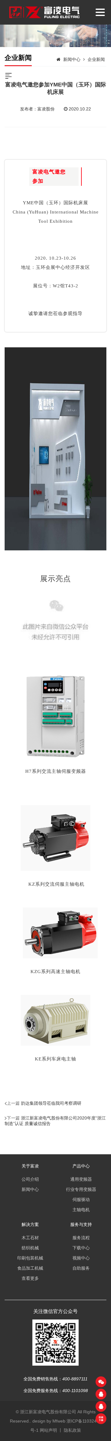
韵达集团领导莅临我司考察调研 (51, 1103)
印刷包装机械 (30, 1257)
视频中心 (81, 1257)
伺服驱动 (81, 1199)
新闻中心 (71, 59)
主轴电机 (81, 1209)
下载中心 (81, 1247)
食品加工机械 (30, 1268)
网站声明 (48, 1430)
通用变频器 (81, 1179)
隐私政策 (72, 1430)
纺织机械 (30, 1247)
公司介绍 (30, 1179)
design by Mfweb (48, 1421)
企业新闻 (96, 59)
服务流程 (81, 1237)
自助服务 (81, 1268)
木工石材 (30, 1237)
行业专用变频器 (81, 1189)
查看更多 (30, 1278)
